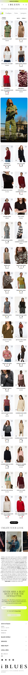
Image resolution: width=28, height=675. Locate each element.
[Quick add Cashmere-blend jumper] (16, 187)
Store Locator (4, 630)
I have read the (14, 611)
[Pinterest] (9, 660)
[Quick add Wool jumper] (16, 213)
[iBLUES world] (26, 637)
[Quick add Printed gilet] (2, 262)
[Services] (26, 641)
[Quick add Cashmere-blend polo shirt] (16, 237)
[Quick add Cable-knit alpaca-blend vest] (2, 411)
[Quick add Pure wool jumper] (16, 487)
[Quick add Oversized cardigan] (16, 360)
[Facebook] (6, 660)
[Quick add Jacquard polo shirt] (2, 36)
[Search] (23, 5)
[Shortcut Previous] (2, 13)
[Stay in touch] (26, 624)
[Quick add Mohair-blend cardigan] (16, 85)
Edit (2, 656)
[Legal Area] (26, 650)
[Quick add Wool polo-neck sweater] (2, 487)
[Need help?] (26, 646)
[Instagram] (2, 660)
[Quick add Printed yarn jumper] (16, 262)
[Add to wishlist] (12, 22)
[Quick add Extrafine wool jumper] (2, 187)
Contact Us (3, 632)
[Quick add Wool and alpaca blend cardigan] (2, 436)
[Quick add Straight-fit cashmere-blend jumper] (16, 462)
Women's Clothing (4, 18)
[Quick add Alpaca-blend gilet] (16, 385)
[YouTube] (13, 660)
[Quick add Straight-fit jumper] (2, 336)
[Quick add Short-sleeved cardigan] (16, 36)
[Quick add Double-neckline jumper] (2, 237)
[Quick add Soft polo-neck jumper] (16, 336)
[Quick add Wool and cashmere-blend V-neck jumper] (2, 512)
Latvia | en (5, 653)
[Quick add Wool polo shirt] (2, 160)
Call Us (2, 626)
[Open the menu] (2, 5)
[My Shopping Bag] (26, 5)
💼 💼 (14, 1)
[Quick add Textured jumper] (2, 213)
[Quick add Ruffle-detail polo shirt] (2, 60)
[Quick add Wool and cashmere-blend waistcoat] (2, 86)
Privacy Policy (18, 611)
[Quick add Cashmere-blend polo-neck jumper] (16, 436)
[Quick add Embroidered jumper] (16, 287)
